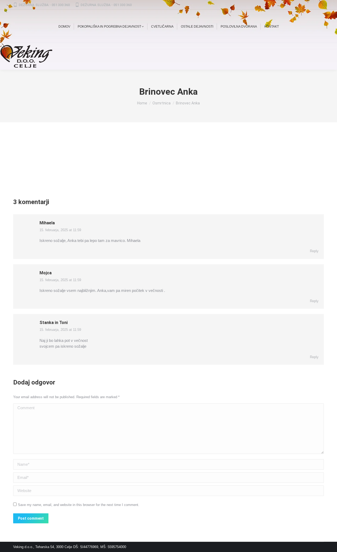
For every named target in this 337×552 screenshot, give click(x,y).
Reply (314, 251)
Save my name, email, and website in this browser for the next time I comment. (78, 505)
